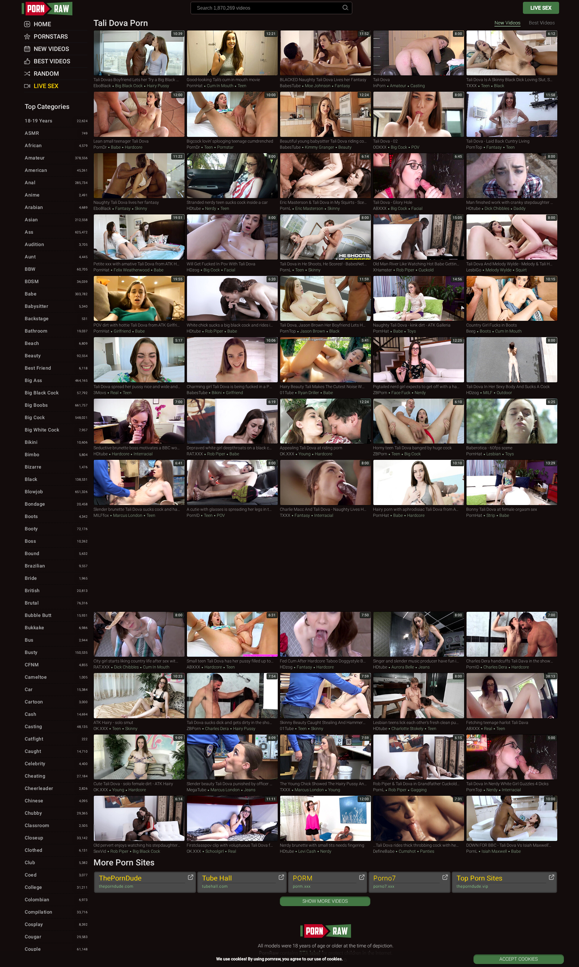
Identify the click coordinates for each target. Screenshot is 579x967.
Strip (491, 515)
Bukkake (56, 627)
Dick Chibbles (497, 208)
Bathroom (56, 331)
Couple (56, 949)
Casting (417, 85)
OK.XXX (287, 453)
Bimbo (56, 454)
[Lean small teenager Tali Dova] (139, 114)
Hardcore (133, 147)
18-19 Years (56, 121)
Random (46, 73)
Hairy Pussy (157, 85)
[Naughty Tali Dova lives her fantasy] (139, 176)
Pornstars (51, 36)
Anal (56, 182)
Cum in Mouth (220, 85)
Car (56, 689)
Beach (56, 343)
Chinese (56, 801)
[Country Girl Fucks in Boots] (512, 298)
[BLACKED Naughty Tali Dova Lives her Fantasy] (325, 53)
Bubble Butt (56, 615)
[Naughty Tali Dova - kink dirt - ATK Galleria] (418, 298)
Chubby (56, 813)
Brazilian (56, 566)
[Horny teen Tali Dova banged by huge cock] (418, 421)
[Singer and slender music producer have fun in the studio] (418, 634)
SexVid (99, 851)
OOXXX (380, 147)
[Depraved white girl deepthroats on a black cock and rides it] (232, 421)
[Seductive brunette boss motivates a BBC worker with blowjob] (139, 421)
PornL (285, 208)
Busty (56, 652)
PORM (303, 881)
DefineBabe (383, 851)
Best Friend (56, 368)
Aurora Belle (403, 667)
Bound (56, 553)
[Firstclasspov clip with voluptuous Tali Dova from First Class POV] (232, 818)
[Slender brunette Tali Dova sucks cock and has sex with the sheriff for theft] (139, 482)
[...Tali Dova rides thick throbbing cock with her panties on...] (418, 818)
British (56, 590)
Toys (411, 331)
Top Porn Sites (479, 881)
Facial (416, 208)
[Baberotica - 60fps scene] (512, 421)
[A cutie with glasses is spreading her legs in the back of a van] (232, 482)
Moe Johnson (317, 85)
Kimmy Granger (319, 147)
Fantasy (342, 85)
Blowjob (56, 492)
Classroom (56, 825)
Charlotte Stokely (407, 728)
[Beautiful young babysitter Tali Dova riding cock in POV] (325, 114)
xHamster (382, 269)
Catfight (56, 739)
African (56, 145)
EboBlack (102, 85)
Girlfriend (122, 331)
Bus (56, 640)
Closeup (56, 838)
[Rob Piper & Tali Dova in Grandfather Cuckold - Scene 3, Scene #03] (418, 757)
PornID (193, 515)
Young (305, 453)
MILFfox (101, 515)
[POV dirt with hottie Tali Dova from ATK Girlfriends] (139, 298)
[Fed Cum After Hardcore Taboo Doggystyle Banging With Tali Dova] (325, 634)
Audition (56, 244)
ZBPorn (380, 392)
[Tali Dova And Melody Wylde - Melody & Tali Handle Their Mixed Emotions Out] (512, 237)
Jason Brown (312, 331)
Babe (116, 147)
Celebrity (56, 763)
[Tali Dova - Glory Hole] (418, 176)
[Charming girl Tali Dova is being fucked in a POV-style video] (232, 360)
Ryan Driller (308, 392)
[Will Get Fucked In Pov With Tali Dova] (232, 237)
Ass (56, 232)
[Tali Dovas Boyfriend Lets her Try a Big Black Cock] (139, 53)
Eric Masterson (309, 208)
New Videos (507, 23)
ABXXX (380, 208)
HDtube (194, 208)
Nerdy (210, 208)
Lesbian (494, 453)
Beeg (471, 331)
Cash (56, 714)
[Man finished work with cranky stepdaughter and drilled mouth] (512, 176)
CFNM (56, 665)
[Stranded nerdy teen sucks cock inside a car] (232, 176)
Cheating (56, 776)
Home (42, 24)
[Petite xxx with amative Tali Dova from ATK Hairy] (139, 237)
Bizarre (56, 467)
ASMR (56, 133)
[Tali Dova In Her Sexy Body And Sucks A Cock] (512, 360)
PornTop (474, 147)
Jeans (423, 667)
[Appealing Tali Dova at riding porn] (325, 421)
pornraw (50, 8)
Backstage (56, 318)
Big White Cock (56, 430)
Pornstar (225, 147)
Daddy (519, 208)
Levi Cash (307, 851)
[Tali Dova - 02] (418, 114)
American (56, 170)
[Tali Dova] (418, 53)
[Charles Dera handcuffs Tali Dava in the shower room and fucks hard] (512, 634)
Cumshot (407, 851)
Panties (426, 851)
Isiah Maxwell (494, 851)
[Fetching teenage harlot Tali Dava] (512, 696)
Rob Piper (405, 269)
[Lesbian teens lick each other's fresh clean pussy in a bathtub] (418, 696)
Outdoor (504, 392)
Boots (485, 331)
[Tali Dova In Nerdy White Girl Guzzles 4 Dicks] (512, 757)
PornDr (100, 147)
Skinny (140, 208)
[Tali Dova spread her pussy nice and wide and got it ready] (139, 360)
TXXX (471, 85)
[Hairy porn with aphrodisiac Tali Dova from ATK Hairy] (418, 482)
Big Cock (399, 147)
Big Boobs (56, 405)
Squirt (521, 269)
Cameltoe (56, 677)
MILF (487, 392)
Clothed (56, 850)
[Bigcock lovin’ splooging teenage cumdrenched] (232, 114)
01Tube (287, 392)
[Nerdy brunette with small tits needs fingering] (325, 818)
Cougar (56, 937)
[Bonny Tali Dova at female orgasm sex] (512, 482)
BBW (56, 269)
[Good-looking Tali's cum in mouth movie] (232, 53)
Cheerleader (56, 788)
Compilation (56, 912)
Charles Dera (495, 667)
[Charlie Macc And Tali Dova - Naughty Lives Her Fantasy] (325, 482)
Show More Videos (325, 901)
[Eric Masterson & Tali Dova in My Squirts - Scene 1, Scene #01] (325, 176)
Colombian (56, 899)
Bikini (217, 392)
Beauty (344, 147)
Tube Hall (217, 881)
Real (114, 392)
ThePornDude (120, 881)
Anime (56, 195)
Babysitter (56, 306)
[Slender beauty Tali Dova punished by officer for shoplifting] (232, 757)
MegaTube (196, 789)
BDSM (56, 281)
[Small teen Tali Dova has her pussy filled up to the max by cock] (232, 634)
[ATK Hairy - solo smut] (139, 696)
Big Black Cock (129, 85)
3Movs (99, 392)
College (56, 887)
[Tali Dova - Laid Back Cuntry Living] (512, 114)
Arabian (56, 207)
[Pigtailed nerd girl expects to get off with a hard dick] (418, 360)
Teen (241, 85)
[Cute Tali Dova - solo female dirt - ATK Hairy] (139, 757)
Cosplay (56, 924)
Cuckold (426, 269)
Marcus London (127, 515)
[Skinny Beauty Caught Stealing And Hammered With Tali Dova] (325, 696)
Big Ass (56, 380)
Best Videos (52, 61)
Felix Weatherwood (131, 269)
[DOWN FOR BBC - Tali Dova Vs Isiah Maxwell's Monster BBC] (512, 818)
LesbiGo (473, 269)
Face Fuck (401, 392)
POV (414, 147)
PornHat (195, 85)
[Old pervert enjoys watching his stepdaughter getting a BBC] (139, 818)
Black (498, 85)
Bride (56, 578)
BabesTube (290, 85)
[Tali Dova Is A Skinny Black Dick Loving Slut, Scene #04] (512, 53)
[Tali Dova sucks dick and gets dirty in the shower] (232, 696)
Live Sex (541, 8)
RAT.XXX (195, 453)
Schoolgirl (214, 851)
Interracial (143, 453)
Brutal (56, 603)
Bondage (56, 504)
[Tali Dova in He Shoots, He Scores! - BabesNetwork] (325, 237)
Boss (56, 541)
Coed (56, 875)
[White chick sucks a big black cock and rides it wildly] (232, 298)
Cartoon (56, 702)
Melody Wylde (498, 269)
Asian (56, 220)
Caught (56, 751)
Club (56, 862)
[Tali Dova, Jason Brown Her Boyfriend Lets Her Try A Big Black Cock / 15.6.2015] (325, 298)
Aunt (56, 257)
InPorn (379, 85)
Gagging (418, 789)
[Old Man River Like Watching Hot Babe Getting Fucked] (418, 237)
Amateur (398, 85)
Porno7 (384, 881)
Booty (56, 529)
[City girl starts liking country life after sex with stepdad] (139, 634)
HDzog (193, 269)
